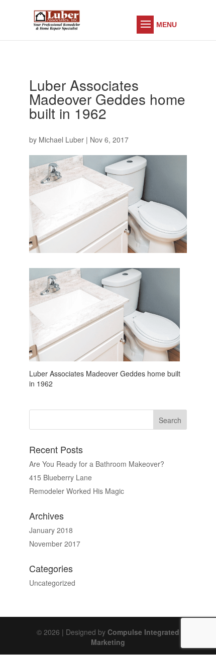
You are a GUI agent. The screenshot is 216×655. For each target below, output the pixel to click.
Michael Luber (61, 140)
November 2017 (54, 544)
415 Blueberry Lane (60, 477)
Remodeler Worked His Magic (76, 491)
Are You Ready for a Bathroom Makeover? (96, 464)
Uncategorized (52, 583)
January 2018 (51, 530)
